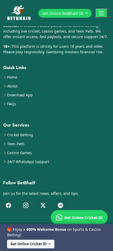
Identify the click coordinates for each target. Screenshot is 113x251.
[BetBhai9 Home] (20, 13)
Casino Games (19, 153)
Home (12, 77)
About (12, 86)
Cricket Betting (20, 135)
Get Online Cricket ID (82, 217)
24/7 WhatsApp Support (28, 162)
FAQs (11, 104)
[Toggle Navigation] (101, 13)
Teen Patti (15, 144)
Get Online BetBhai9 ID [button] (63, 13)
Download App (20, 95)
